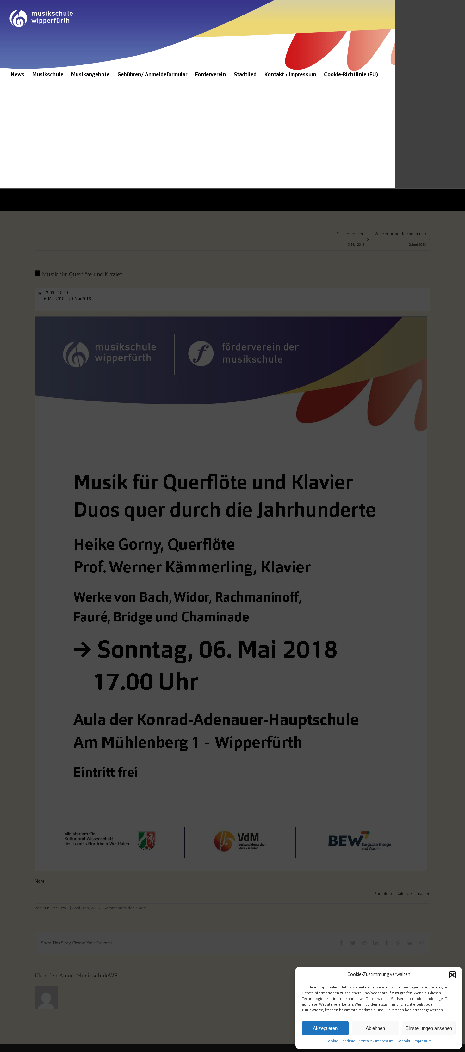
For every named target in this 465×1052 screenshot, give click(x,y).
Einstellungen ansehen (429, 1028)
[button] (452, 975)
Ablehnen (375, 1028)
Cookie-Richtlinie (340, 1041)
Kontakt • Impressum (376, 1041)
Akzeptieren (325, 1028)
